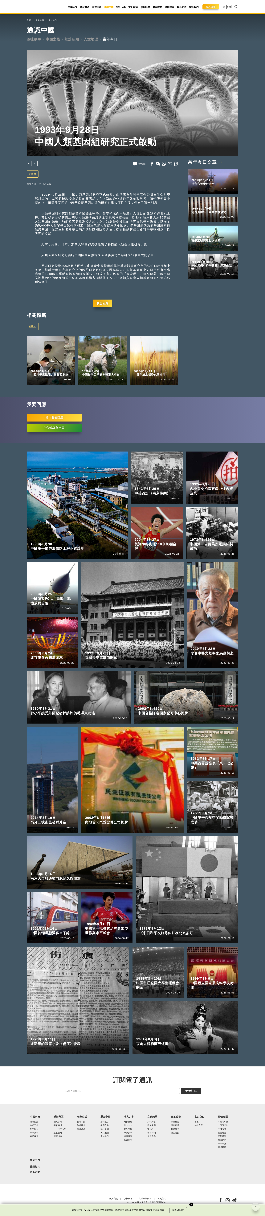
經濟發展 (175, 1125)
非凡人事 (121, 7)
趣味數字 (34, 39)
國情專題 (169, 7)
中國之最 (53, 39)
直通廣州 (58, 1133)
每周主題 (35, 1160)
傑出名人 (128, 1125)
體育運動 (175, 1133)
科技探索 (34, 1136)
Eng (229, 7)
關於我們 (193, 7)
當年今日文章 (202, 162)
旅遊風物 (81, 1125)
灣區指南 (58, 1136)
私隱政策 (148, 1210)
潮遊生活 (96, 7)
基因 (33, 173)
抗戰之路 (222, 1140)
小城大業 (222, 1129)
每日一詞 (151, 1133)
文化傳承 (151, 1122)
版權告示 (128, 1198)
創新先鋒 (128, 1129)
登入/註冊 (210, 7)
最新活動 (35, 1172)
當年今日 (53, 20)
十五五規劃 (223, 1125)
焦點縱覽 (145, 7)
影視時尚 (81, 1129)
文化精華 (133, 7)
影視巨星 (128, 1140)
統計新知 (72, 39)
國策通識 (222, 1136)
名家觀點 (157, 7)
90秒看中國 (223, 1122)
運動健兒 (128, 1136)
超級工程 (34, 1125)
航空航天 (34, 1129)
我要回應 (102, 303)
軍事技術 (34, 1133)
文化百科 (151, 1129)
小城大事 (128, 1133)
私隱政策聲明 (145, 1198)
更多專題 (222, 1147)
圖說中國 (151, 1125)
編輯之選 (198, 1125)
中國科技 (72, 7)
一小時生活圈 (60, 1129)
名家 (196, 1122)
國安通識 (222, 1133)
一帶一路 (222, 1144)
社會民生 (175, 1129)
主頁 (29, 20)
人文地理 (91, 39)
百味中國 (81, 1122)
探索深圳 (58, 1125)
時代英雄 (128, 1122)
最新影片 (181, 7)
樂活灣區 (84, 7)
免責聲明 (161, 1198)
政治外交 (175, 1122)
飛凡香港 (58, 1122)
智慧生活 (34, 1122)
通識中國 (108, 7)
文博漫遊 (151, 1136)
